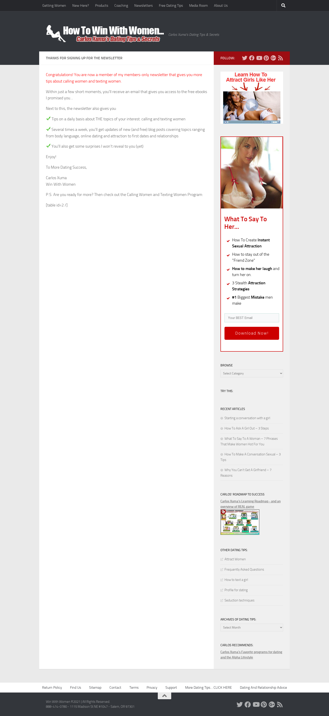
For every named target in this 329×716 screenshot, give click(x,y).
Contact (115, 687)
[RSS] (280, 58)
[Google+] (273, 58)
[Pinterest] (266, 58)
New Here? (80, 5)
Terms (134, 687)
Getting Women (54, 5)
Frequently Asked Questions (244, 569)
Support (171, 687)
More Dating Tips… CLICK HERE (208, 687)
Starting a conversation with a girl (247, 418)
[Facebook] (251, 58)
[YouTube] (259, 58)
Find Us (75, 687)
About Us (221, 5)
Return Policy (52, 687)
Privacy (152, 687)
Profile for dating (236, 590)
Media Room (198, 5)
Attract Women (235, 559)
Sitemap (95, 687)
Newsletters (143, 5)
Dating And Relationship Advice (263, 687)
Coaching (121, 5)
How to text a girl (236, 580)
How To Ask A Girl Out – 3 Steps (246, 428)
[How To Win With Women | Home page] (105, 33)
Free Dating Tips (171, 5)
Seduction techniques (239, 600)
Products (101, 5)
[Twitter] (244, 58)
